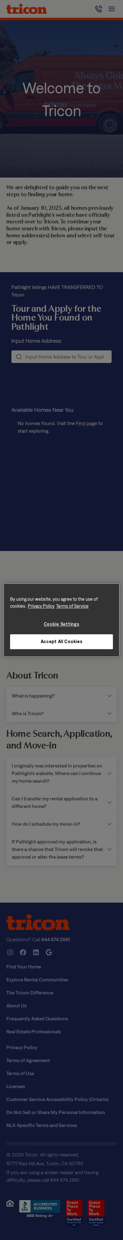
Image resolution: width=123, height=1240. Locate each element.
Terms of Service (72, 606)
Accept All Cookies (62, 641)
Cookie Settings (61, 624)
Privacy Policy (41, 606)
